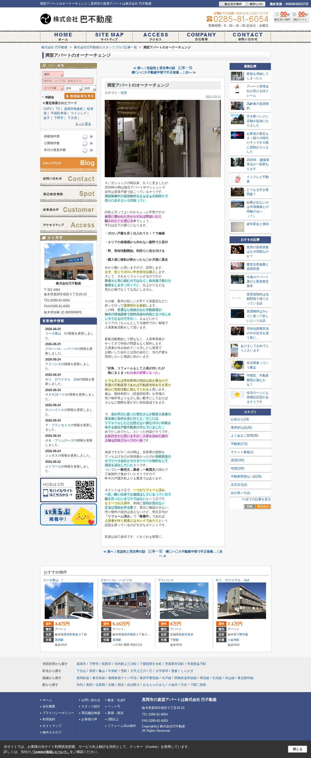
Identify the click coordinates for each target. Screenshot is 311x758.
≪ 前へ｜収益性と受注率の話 (154, 68)
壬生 (184, 685)
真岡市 (68, 634)
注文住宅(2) (239, 484)
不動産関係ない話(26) (246, 476)
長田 (133, 634)
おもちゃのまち (154, 685)
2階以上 (113, 719)
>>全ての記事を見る (256, 499)
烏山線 (229, 678)
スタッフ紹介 (90, 706)
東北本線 (98, 678)
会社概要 (49, 706)
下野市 (58, 118)
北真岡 (100, 685)
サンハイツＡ (54, 410)
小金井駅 (233, 640)
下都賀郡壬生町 (151, 664)
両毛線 (204, 678)
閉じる (297, 749)
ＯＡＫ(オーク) (55, 394)
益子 (46, 118)
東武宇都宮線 (149, 678)
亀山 (102, 671)
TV (58, 109)
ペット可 (114, 706)
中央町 (113, 671)
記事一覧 (185, 68)
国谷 (121, 685)
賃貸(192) (237, 460)
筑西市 (183, 634)
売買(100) (237, 468)
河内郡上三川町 (125, 664)
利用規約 (49, 719)
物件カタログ (52, 732)
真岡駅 (59, 640)
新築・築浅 (115, 713)
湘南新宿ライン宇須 (122, 678)
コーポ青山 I (55, 333)
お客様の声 (89, 719)
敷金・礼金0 (116, 700)
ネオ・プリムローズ (59, 440)
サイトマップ (52, 726)
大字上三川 (138, 671)
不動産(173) (239, 444)
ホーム (47, 700)
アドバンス (53, 364)
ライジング (78, 113)
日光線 (217, 678)
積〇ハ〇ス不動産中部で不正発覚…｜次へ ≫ (164, 72)
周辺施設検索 (90, 713)
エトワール (53, 466)
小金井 (173, 685)
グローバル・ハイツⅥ (61, 349)
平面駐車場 (59, 113)
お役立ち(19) (240, 419)
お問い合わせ (90, 700)
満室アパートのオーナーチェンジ (138, 85)
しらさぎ (187, 671)
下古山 (81, 671)
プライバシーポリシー (58, 713)
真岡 (89, 685)
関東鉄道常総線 (185, 678)
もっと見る (83, 123)
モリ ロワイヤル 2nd (62, 379)
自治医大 (133, 685)
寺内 (80, 685)
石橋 (111, 685)
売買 (124, 93)
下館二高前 (198, 685)
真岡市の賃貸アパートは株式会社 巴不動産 (179, 699)
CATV (47, 109)
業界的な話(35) (241, 427)
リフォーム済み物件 (122, 726)
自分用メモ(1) (240, 493)
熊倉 (75, 634)
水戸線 (166, 678)
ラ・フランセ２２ (57, 425)
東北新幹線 (245, 678)
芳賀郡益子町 (196, 664)
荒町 (124, 671)
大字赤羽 (162, 671)
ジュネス (51, 455)
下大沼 (72, 118)
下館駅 (174, 640)
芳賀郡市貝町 (174, 664)
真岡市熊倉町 (73, 109)
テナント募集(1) (242, 452)
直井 (190, 634)
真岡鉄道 (83, 678)
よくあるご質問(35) (244, 435)
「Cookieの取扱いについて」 (50, 752)
